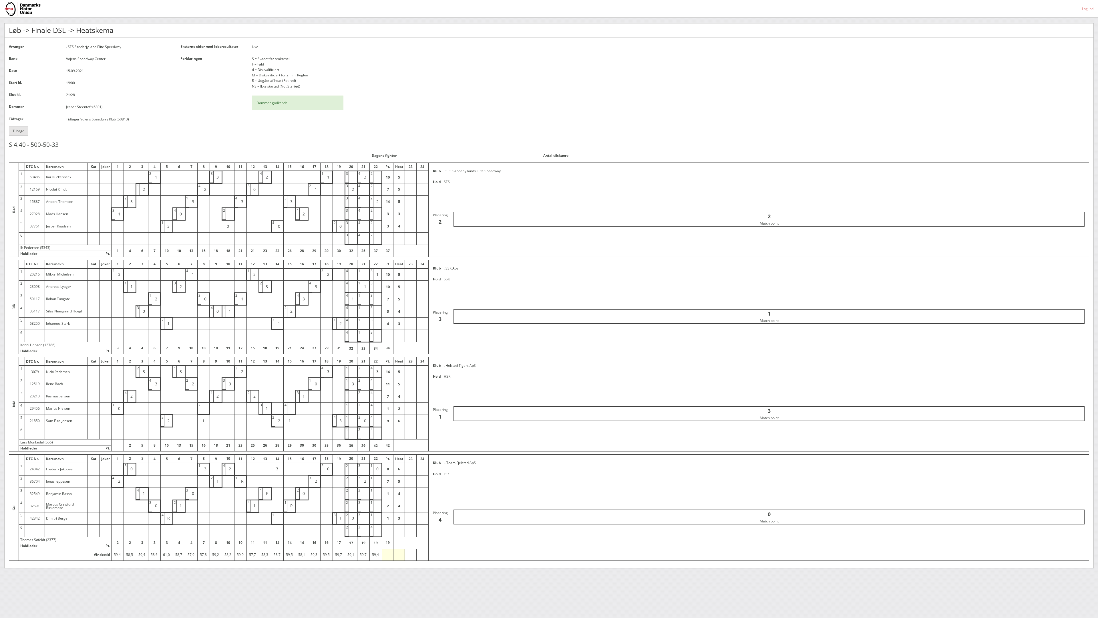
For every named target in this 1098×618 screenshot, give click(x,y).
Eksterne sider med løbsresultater (209, 46)
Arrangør (16, 46)
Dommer (16, 106)
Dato (13, 70)
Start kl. (15, 82)
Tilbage (18, 130)
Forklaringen (191, 58)
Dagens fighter (384, 155)
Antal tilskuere (555, 155)
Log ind (1087, 8)
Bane (13, 58)
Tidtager (16, 118)
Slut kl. (15, 94)
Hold (437, 181)
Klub (437, 171)
